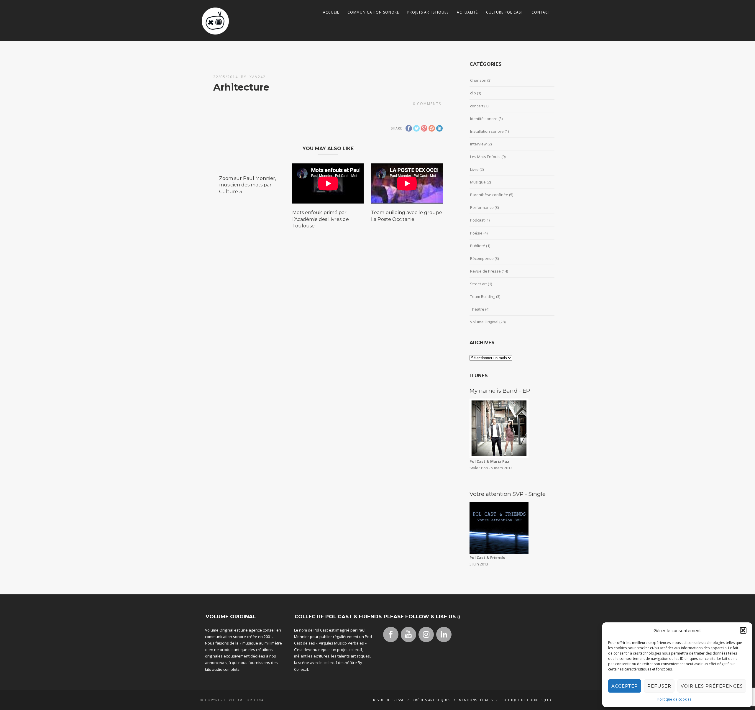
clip (473, 93)
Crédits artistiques (431, 700)
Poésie (476, 233)
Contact (540, 12)
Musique (478, 182)
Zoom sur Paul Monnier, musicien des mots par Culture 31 (247, 185)
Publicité (477, 245)
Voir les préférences (712, 686)
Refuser (659, 686)
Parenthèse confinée (489, 194)
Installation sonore (487, 131)
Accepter (624, 686)
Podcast (477, 220)
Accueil (331, 12)
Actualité (467, 12)
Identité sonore (484, 118)
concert (476, 106)
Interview (478, 144)
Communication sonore (373, 12)
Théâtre (477, 309)
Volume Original (484, 321)
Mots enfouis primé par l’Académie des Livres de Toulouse (320, 219)
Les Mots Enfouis (485, 156)
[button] (743, 630)
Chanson (478, 80)
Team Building (482, 296)
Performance (482, 207)
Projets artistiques (428, 12)
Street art (478, 283)
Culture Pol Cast (504, 12)
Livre (474, 169)
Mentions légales (476, 700)
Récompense (482, 258)
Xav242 (258, 76)
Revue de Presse (485, 271)
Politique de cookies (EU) (526, 700)
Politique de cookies (674, 699)
